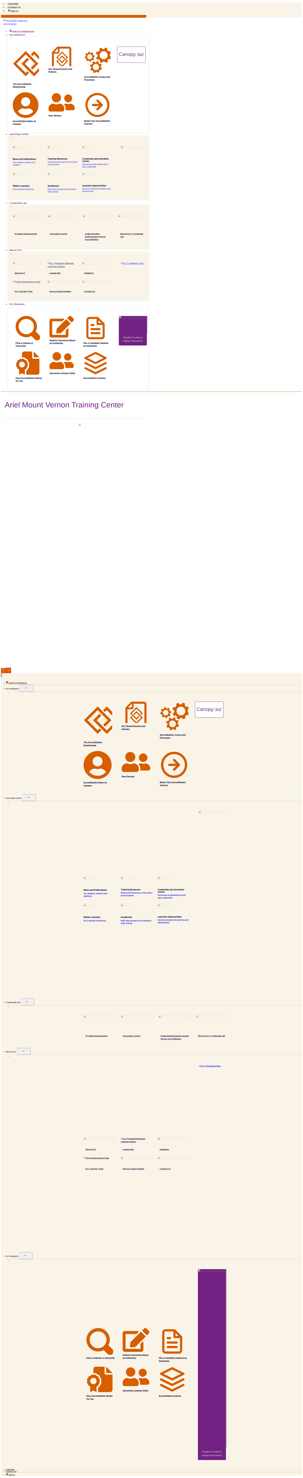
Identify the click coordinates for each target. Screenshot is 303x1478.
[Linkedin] (188, 497)
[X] (188, 573)
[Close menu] (1, 675)
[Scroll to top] (3, 670)
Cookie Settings (116, 660)
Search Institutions (23, 31)
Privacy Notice (85, 660)
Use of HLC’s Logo (100, 660)
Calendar (13, 3)
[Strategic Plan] (136, 263)
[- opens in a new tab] (131, 62)
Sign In (14, 11)
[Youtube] (188, 649)
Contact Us (14, 7)
